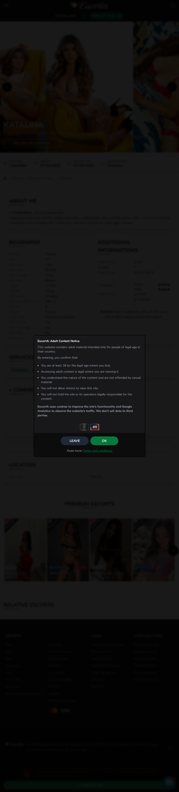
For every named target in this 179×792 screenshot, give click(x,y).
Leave (75, 441)
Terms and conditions (97, 451)
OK (104, 441)
